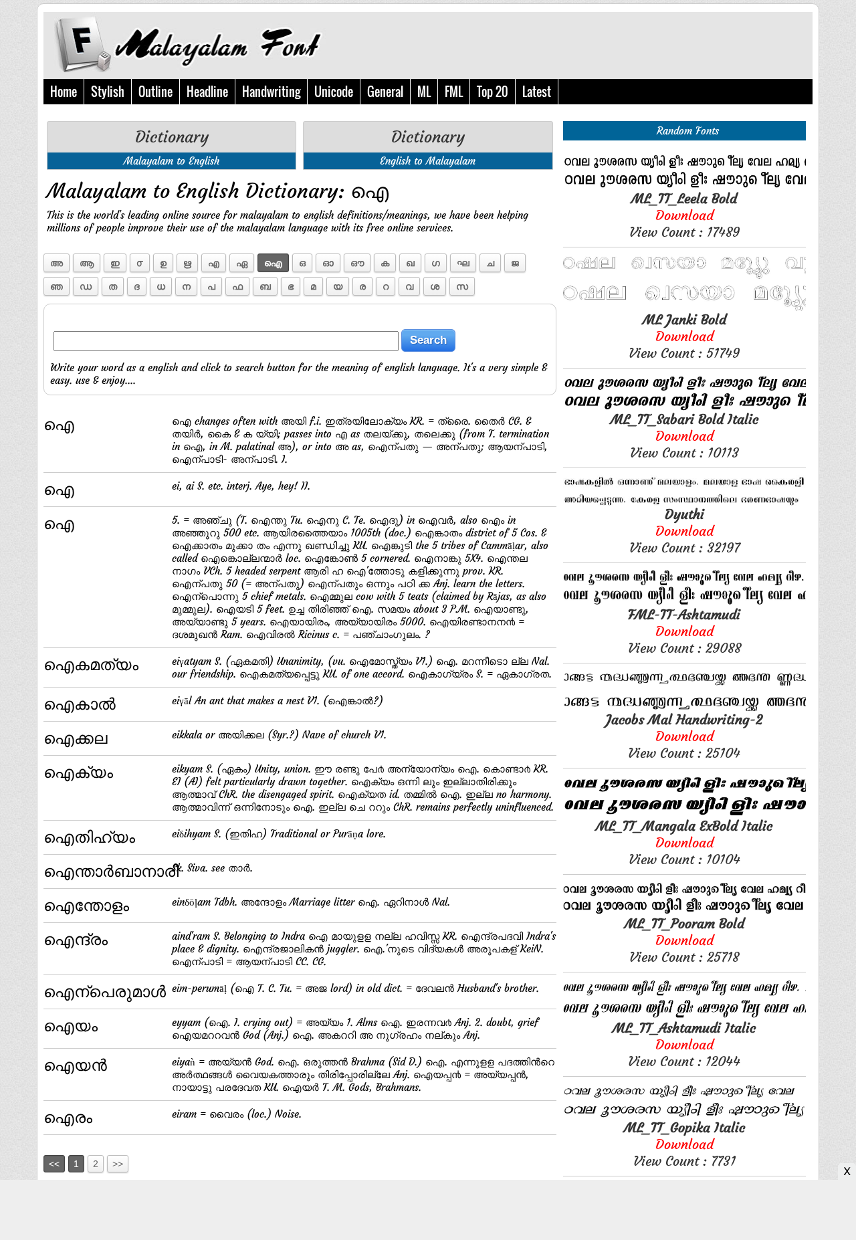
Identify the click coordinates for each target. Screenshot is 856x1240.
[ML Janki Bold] (684, 307)
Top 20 (492, 91)
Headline (207, 91)
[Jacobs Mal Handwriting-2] (684, 707)
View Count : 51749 (684, 336)
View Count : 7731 (684, 1144)
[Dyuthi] (684, 502)
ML (424, 91)
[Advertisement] (428, 1210)
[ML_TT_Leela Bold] (684, 186)
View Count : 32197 (684, 531)
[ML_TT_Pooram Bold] (684, 911)
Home (63, 91)
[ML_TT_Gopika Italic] (684, 1115)
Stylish (107, 91)
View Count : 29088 (684, 631)
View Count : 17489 (684, 215)
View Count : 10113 (684, 436)
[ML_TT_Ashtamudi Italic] (684, 1015)
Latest (536, 91)
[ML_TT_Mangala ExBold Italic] (684, 813)
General (385, 91)
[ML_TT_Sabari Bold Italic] (684, 407)
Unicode (333, 91)
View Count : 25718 (684, 940)
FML (454, 91)
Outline (155, 91)
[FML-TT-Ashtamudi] (684, 602)
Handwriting (271, 91)
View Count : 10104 (684, 842)
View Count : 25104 (684, 736)
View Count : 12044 (684, 1044)
